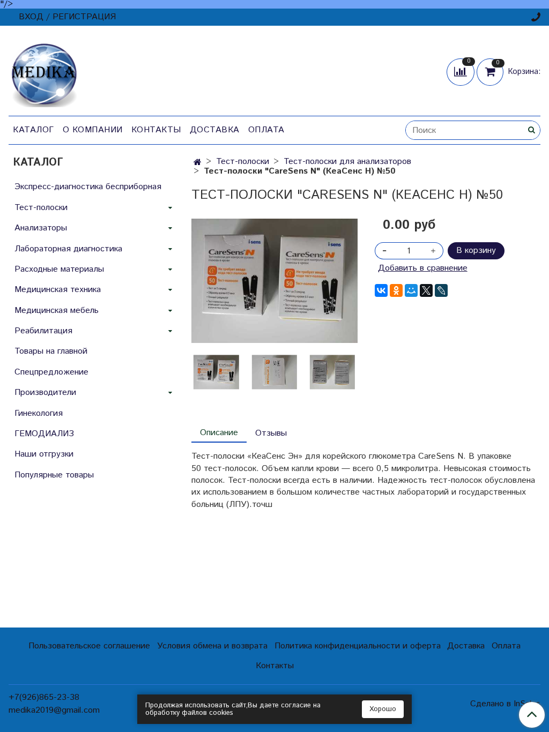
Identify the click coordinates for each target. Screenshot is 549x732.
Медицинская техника (57, 289)
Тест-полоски (242, 161)
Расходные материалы (59, 269)
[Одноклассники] (396, 290)
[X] (426, 290)
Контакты (156, 130)
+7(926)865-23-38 (44, 697)
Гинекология (38, 413)
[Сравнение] (462, 71)
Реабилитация (43, 331)
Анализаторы (40, 228)
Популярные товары (54, 475)
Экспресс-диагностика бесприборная (87, 187)
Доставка (215, 130)
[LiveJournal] (441, 290)
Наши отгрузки (43, 454)
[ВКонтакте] (381, 290)
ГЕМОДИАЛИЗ (44, 434)
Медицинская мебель (56, 310)
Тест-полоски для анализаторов (347, 161)
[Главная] (198, 162)
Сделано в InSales (505, 704)
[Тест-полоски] (274, 280)
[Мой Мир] (411, 290)
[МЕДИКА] (44, 73)
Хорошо (382, 709)
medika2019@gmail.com (54, 710)
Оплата (266, 130)
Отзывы (271, 433)
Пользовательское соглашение (89, 646)
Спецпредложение (51, 372)
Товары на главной (50, 351)
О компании (93, 130)
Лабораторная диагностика (68, 249)
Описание (219, 433)
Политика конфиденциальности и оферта (357, 646)
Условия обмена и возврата (212, 646)
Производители (45, 392)
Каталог (33, 130)
